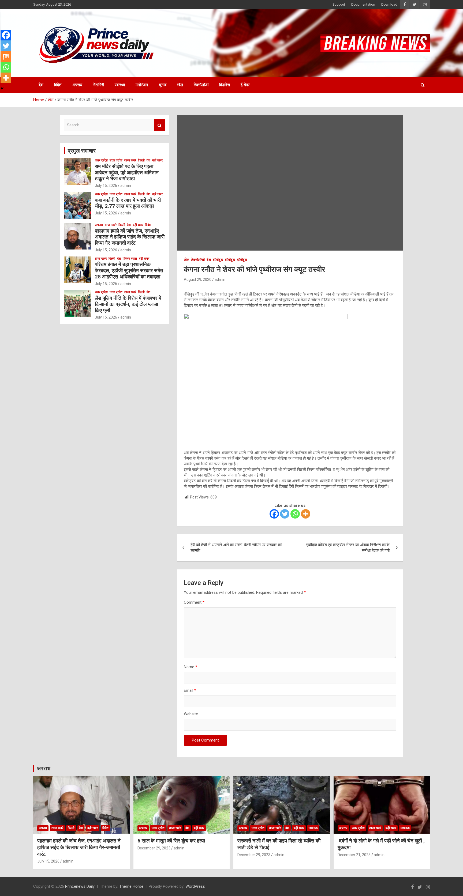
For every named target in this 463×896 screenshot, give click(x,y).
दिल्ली (141, 160)
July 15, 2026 (106, 185)
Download (389, 4)
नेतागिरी (98, 84)
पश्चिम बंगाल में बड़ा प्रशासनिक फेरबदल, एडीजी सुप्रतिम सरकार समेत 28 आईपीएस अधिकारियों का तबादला (129, 270)
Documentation (363, 4)
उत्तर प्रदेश (101, 160)
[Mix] (6, 56)
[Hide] (2, 88)
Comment (194, 602)
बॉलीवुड (218, 260)
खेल (180, 84)
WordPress (195, 886)
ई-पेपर (245, 84)
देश (41, 84)
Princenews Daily (80, 886)
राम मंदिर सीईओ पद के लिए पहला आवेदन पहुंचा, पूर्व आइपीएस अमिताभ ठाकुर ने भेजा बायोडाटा (127, 172)
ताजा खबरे (130, 160)
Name (190, 666)
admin (220, 279)
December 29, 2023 (153, 848)
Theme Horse (131, 886)
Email (190, 690)
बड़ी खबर (157, 160)
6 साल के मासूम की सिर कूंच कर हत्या (171, 841)
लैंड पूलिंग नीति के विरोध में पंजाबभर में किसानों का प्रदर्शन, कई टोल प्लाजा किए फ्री (128, 304)
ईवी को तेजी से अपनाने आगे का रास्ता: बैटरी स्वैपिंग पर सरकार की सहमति (236, 547)
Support (339, 4)
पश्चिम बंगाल (130, 258)
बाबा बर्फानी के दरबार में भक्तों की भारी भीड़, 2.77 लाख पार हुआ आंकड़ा (128, 203)
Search (159, 125)
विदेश (58, 84)
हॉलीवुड (242, 260)
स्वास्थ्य (120, 84)
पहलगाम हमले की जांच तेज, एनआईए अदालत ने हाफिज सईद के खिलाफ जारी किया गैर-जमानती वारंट (130, 237)
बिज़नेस (224, 84)
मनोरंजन (142, 84)
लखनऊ (313, 828)
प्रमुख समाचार (82, 151)
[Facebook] (274, 514)
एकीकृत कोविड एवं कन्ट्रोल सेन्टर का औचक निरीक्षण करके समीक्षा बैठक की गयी (348, 547)
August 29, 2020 (197, 279)
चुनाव (162, 84)
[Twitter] (284, 514)
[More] (305, 514)
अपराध (77, 84)
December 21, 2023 (354, 855)
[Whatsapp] (295, 514)
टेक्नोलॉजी (201, 84)
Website (191, 714)
